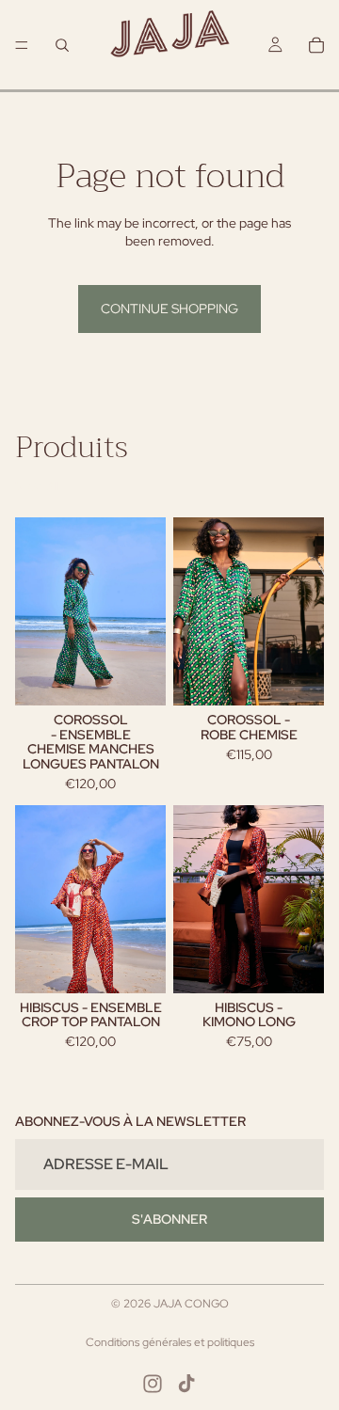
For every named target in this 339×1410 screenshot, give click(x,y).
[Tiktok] (186, 1383)
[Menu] (21, 45)
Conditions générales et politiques (170, 1342)
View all (37, 485)
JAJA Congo (191, 1303)
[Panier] (316, 45)
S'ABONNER (169, 1219)
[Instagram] (152, 1383)
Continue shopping (169, 308)
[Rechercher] (62, 45)
